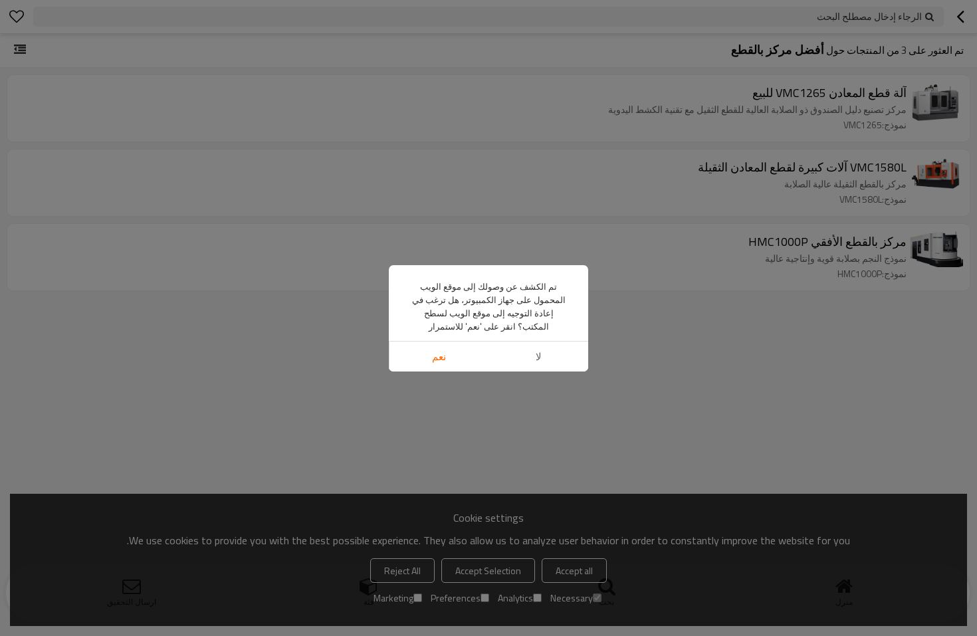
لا (539, 356)
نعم (439, 356)
